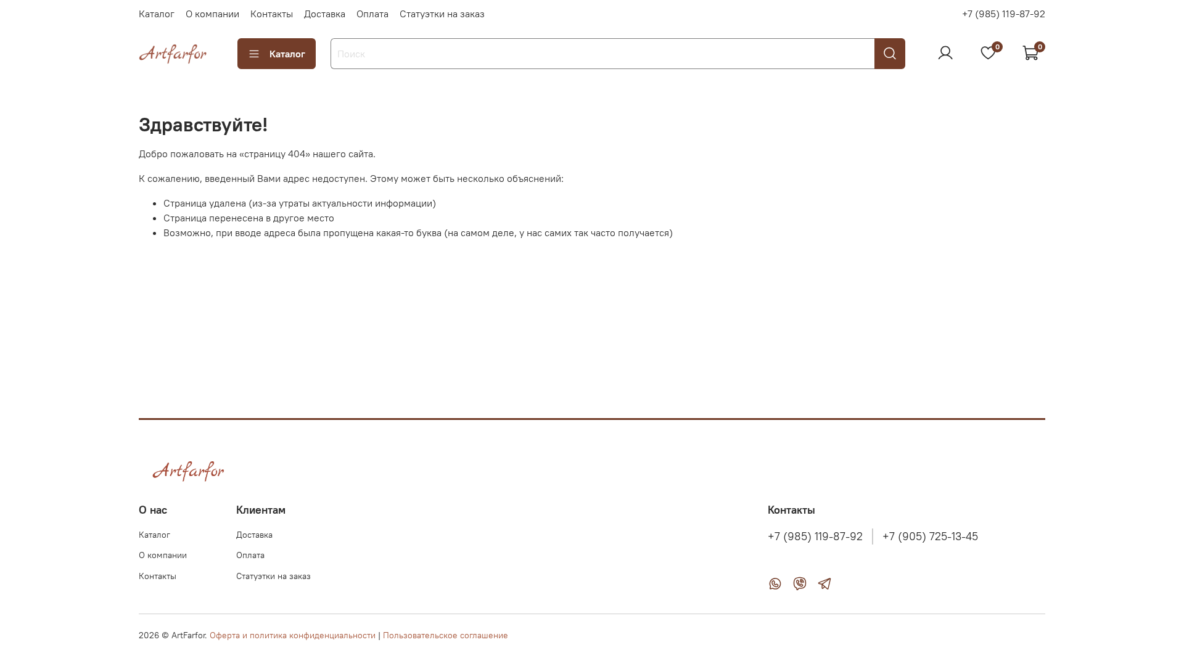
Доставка (324, 13)
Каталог (157, 13)
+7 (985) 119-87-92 (1003, 13)
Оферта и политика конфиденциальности (293, 635)
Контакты (271, 13)
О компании (212, 13)
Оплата (372, 13)
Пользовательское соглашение (445, 635)
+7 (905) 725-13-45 (930, 536)
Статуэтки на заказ (442, 13)
